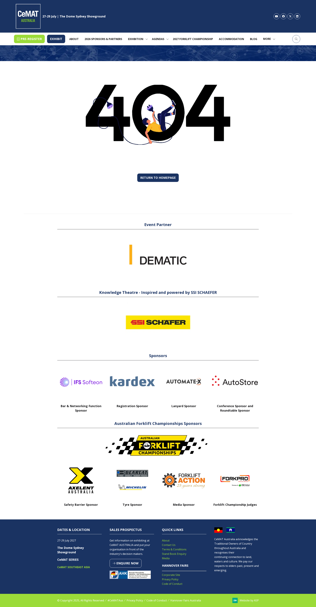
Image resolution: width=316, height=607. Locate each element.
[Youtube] (276, 16)
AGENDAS (158, 39)
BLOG (253, 39)
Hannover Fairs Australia (185, 600)
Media (166, 558)
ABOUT (74, 39)
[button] (29, 39)
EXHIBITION (135, 39)
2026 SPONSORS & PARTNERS (103, 39)
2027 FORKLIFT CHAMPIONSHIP (193, 39)
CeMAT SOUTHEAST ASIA (73, 567)
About (166, 540)
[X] (290, 16)
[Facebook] (283, 16)
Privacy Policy (170, 579)
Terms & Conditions (174, 549)
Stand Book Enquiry (174, 554)
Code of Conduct (172, 584)
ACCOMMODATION (231, 39)
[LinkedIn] (297, 16)
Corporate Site (171, 575)
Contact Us (168, 545)
